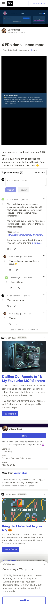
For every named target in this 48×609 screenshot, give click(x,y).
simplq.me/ (37, 243)
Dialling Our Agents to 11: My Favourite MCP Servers (23, 379)
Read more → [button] (10, 414)
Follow (24, 436)
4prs (34, 50)
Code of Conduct (17, 330)
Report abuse (32, 330)
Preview (23, 190)
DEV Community (9, 560)
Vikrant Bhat (14, 30)
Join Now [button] (24, 600)
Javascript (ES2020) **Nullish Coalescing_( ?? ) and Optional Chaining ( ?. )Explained (23, 482)
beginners (24, 50)
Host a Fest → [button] (10, 549)
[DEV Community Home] (10, 3)
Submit (10, 190)
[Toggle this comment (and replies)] (3, 204)
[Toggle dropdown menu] (44, 199)
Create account (38, 3)
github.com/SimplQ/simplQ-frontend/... (25, 235)
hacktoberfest (9, 50)
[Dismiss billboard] (44, 564)
